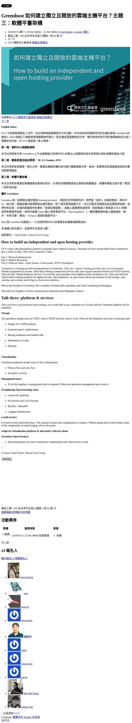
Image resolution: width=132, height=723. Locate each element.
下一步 (5, 121)
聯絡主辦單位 (40, 42)
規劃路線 (6, 512)
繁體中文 (18, 717)
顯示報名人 (8, 558)
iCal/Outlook (66, 32)
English (27, 717)
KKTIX (5, 720)
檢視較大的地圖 (21, 512)
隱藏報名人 (21, 558)
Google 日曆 (81, 32)
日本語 (36, 717)
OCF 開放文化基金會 (24, 117)
